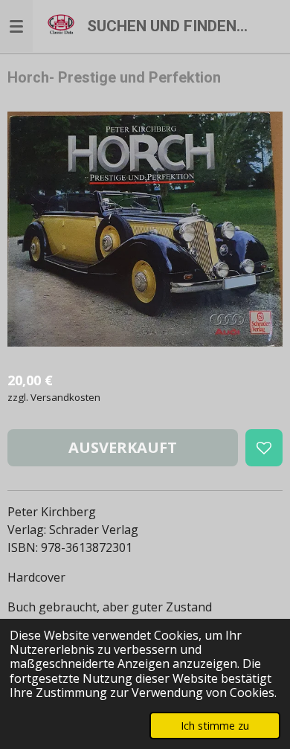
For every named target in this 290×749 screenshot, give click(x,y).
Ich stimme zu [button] (215, 726)
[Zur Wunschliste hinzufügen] (264, 447)
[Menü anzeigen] (16, 26)
